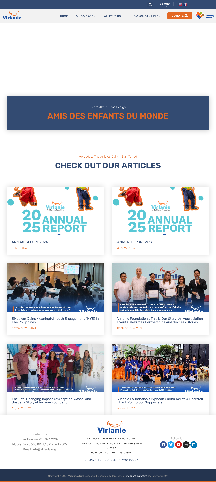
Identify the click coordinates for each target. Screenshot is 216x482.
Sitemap (90, 459)
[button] (150, 4)
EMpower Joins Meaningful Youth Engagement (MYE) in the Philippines (55, 320)
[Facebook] (163, 444)
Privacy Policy (128, 459)
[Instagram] (186, 444)
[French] (185, 4)
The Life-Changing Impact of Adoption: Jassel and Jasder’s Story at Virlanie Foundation (51, 400)
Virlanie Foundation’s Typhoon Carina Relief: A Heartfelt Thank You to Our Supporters (160, 400)
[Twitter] (171, 444)
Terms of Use (107, 459)
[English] (180, 4)
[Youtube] (178, 444)
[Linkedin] (193, 444)
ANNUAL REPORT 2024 (30, 242)
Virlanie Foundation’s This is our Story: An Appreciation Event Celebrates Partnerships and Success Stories (160, 320)
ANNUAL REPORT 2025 (135, 242)
